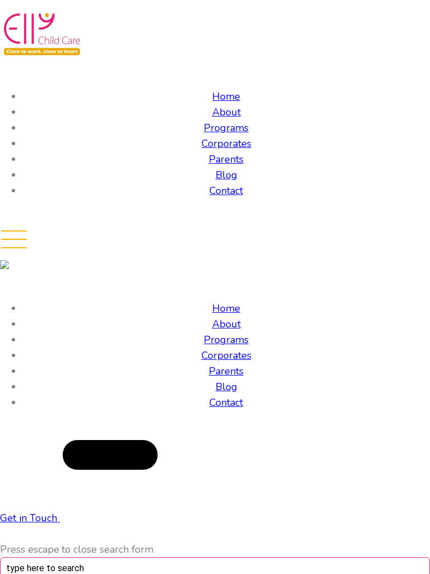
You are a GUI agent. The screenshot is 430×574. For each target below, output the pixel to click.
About (226, 112)
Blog (226, 175)
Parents (226, 159)
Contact (226, 190)
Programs (226, 128)
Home (226, 96)
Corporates (226, 143)
